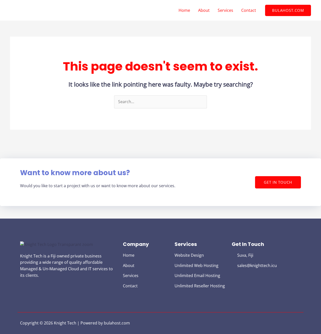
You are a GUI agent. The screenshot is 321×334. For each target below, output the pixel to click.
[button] (288, 10)
